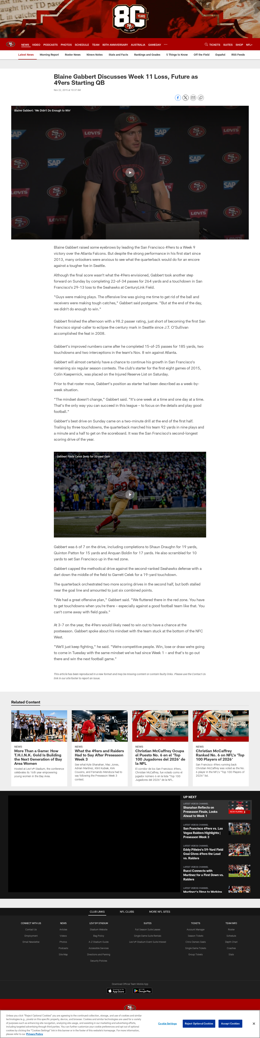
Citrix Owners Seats (196, 941)
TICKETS (195, 923)
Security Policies (98, 960)
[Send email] (193, 99)
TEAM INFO (231, 923)
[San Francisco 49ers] (130, 1008)
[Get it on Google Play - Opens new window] (142, 992)
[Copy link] (201, 98)
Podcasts (63, 948)
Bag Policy (98, 935)
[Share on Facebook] (178, 99)
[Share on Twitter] (186, 99)
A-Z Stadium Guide (98, 941)
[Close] (254, 1024)
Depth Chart (231, 941)
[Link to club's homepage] (10, 44)
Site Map (63, 954)
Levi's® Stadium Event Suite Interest (147, 941)
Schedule (231, 935)
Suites (148, 923)
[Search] (206, 44)
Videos (63, 935)
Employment (31, 935)
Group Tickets (195, 954)
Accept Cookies (230, 1023)
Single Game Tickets (195, 948)
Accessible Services (99, 948)
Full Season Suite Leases (147, 929)
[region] (130, 1024)
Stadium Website (98, 929)
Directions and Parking (98, 954)
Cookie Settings (167, 1023)
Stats (231, 954)
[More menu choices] (165, 44)
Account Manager (196, 929)
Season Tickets (195, 935)
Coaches (231, 948)
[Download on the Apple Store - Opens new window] (116, 991)
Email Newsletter (31, 941)
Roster (231, 929)
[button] (130, 172)
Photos (63, 941)
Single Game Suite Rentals (147, 935)
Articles (63, 929)
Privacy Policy (34, 1034)
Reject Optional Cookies (199, 1023)
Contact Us (31, 929)
